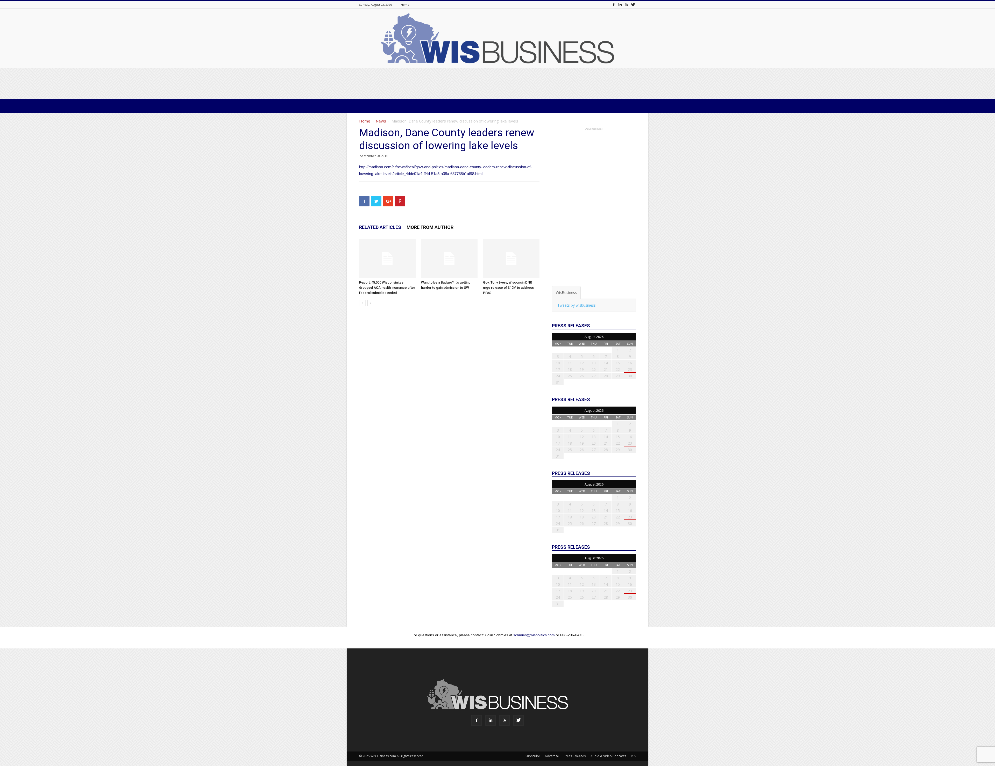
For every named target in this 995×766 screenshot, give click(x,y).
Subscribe (532, 756)
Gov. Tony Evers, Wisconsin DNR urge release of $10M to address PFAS (508, 287)
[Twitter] (633, 4)
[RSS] (626, 4)
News (381, 121)
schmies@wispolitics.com (534, 635)
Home (405, 4)
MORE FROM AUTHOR (430, 227)
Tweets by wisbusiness (576, 305)
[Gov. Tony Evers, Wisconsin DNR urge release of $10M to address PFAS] (511, 258)
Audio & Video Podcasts (608, 756)
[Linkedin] (620, 4)
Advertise (552, 756)
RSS (633, 756)
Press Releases (575, 756)
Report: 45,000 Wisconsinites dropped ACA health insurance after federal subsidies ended (387, 287)
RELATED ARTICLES (380, 227)
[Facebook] (613, 4)
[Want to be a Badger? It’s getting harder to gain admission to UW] (449, 258)
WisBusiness (566, 292)
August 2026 (594, 336)
